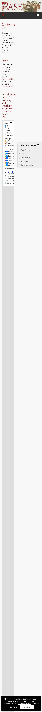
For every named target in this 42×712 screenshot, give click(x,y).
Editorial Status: (5, 48)
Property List (24, 161)
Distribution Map (25, 158)
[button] (11, 122)
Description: (7, 33)
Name (21, 154)
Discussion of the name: (7, 65)
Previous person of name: (6, 74)
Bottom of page (26, 165)
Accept (27, 707)
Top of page (25, 150)
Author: (5, 45)
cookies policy (24, 703)
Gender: (5, 42)
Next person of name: (7, 82)
